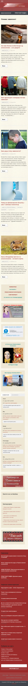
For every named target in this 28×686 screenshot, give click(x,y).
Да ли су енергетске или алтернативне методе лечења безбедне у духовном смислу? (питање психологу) (12, 447)
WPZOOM (14, 683)
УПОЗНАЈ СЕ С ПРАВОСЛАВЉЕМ (10, 658)
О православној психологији (9, 598)
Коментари (6, 395)
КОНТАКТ (20, 297)
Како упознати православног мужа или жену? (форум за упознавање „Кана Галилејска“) (12, 417)
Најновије (15, 395)
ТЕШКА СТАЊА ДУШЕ (7, 649)
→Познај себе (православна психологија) (12, 524)
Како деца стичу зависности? (11, 151)
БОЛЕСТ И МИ (5, 652)
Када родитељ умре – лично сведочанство (12, 587)
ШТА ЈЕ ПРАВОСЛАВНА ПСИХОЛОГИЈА (11, 660)
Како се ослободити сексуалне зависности (12, 615)
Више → (4, 66)
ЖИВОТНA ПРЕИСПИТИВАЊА (8, 207)
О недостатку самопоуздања (10, 403)
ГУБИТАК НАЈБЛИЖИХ (7, 651)
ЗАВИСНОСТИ (5, 50)
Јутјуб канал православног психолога (11, 639)
